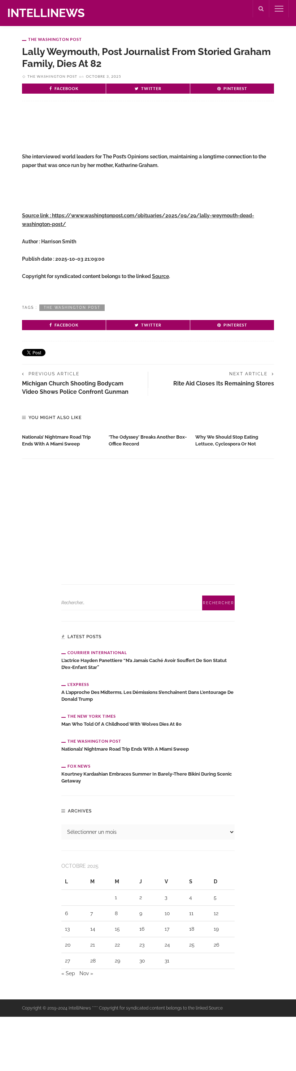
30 (142, 961)
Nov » (86, 973)
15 (117, 929)
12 (216, 913)
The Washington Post (55, 39)
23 (141, 945)
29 (117, 961)
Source (160, 276)
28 (93, 961)
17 (167, 929)
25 (192, 945)
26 (216, 945)
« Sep (68, 973)
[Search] (261, 8)
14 (92, 929)
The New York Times (92, 716)
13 (67, 929)
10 (167, 913)
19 (216, 929)
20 (68, 945)
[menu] (279, 8)
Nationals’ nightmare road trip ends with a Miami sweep (125, 749)
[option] (61, 439)
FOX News (79, 766)
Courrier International (97, 652)
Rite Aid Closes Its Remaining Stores (223, 383)
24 (167, 945)
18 (191, 929)
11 (191, 913)
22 (117, 945)
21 (92, 945)
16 (141, 929)
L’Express (78, 684)
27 (67, 961)
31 (167, 961)
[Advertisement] (106, 130)
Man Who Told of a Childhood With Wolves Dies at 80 (121, 724)
